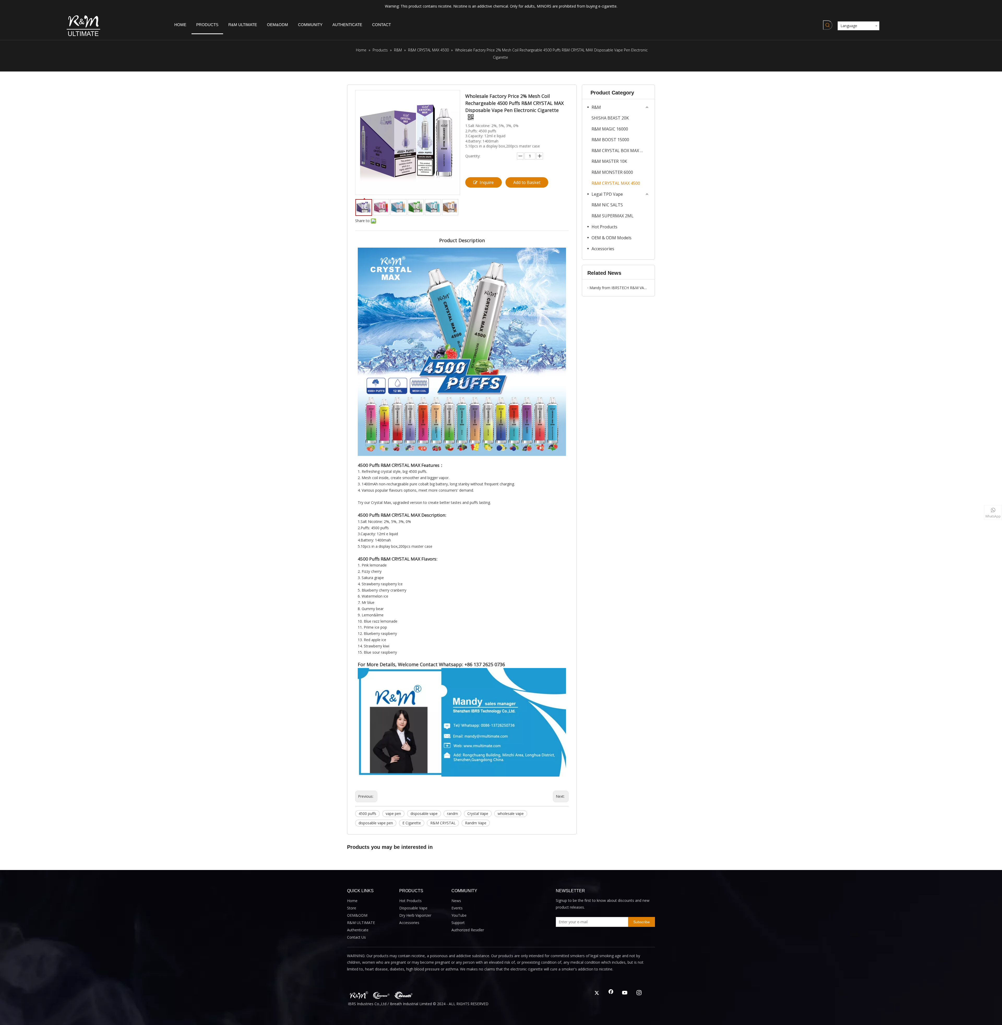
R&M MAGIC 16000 (610, 129)
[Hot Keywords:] (827, 25)
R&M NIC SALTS (607, 205)
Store (351, 907)
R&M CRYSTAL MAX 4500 (616, 183)
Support (458, 922)
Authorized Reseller (467, 929)
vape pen (393, 813)
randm (452, 813)
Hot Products (604, 227)
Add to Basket (526, 182)
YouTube (459, 915)
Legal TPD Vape (607, 194)
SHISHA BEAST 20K (610, 118)
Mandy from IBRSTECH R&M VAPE (618, 287)
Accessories (603, 249)
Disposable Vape (413, 907)
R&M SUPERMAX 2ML (613, 216)
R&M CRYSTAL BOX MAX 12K (619, 150)
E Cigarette (411, 822)
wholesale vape (511, 813)
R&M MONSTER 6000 (612, 172)
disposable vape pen (376, 822)
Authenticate (357, 929)
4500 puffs (367, 813)
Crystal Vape (477, 813)
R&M (596, 107)
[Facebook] (611, 993)
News (456, 900)
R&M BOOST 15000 (610, 139)
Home (352, 900)
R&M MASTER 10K (609, 161)
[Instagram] (639, 993)
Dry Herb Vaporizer (415, 915)
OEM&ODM (357, 915)
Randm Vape (475, 822)
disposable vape (424, 813)
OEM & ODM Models (611, 238)
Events (457, 907)
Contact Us (356, 937)
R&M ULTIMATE (361, 922)
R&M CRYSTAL (443, 822)
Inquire (487, 182)
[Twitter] (597, 993)
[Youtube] (625, 993)
